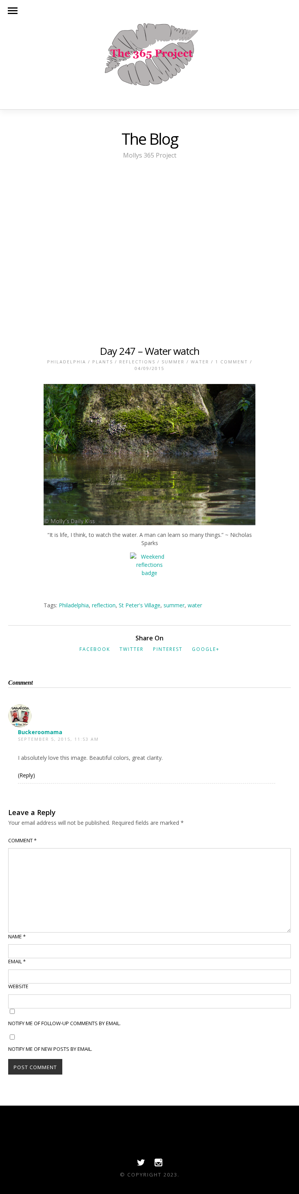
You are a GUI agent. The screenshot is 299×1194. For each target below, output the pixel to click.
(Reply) (26, 775)
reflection (104, 605)
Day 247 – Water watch (149, 351)
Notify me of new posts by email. (50, 1048)
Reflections (137, 362)
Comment (22, 840)
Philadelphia (66, 362)
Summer (173, 362)
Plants (102, 362)
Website (18, 986)
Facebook (94, 649)
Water (200, 362)
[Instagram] (158, 1164)
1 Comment (231, 362)
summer (174, 605)
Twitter (132, 649)
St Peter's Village (139, 605)
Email (17, 961)
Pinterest (168, 649)
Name (17, 936)
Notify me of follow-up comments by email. (64, 1023)
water (195, 605)
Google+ (206, 649)
